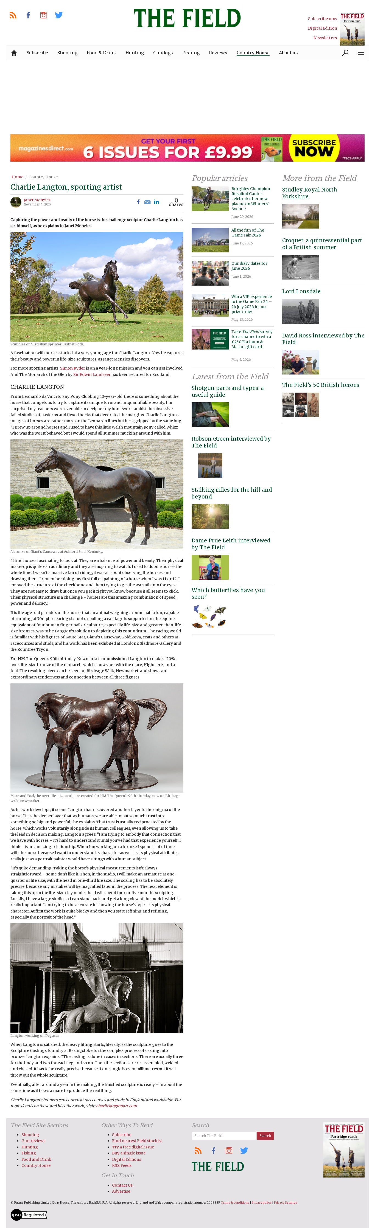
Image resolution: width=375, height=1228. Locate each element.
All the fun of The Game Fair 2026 (247, 233)
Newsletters (325, 37)
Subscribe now (322, 18)
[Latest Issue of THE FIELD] (352, 29)
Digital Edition (322, 28)
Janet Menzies (37, 200)
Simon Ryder (72, 368)
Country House (43, 176)
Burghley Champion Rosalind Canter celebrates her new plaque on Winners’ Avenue (250, 198)
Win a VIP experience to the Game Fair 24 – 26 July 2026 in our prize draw (251, 304)
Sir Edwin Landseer (92, 374)
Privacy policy (262, 1202)
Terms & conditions (235, 1202)
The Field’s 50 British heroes (320, 385)
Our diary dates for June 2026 (249, 266)
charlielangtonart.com (116, 1105)
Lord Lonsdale (301, 291)
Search (265, 1136)
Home (17, 176)
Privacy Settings (285, 1202)
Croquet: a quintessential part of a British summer (322, 243)
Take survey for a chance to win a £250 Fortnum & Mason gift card (252, 341)
